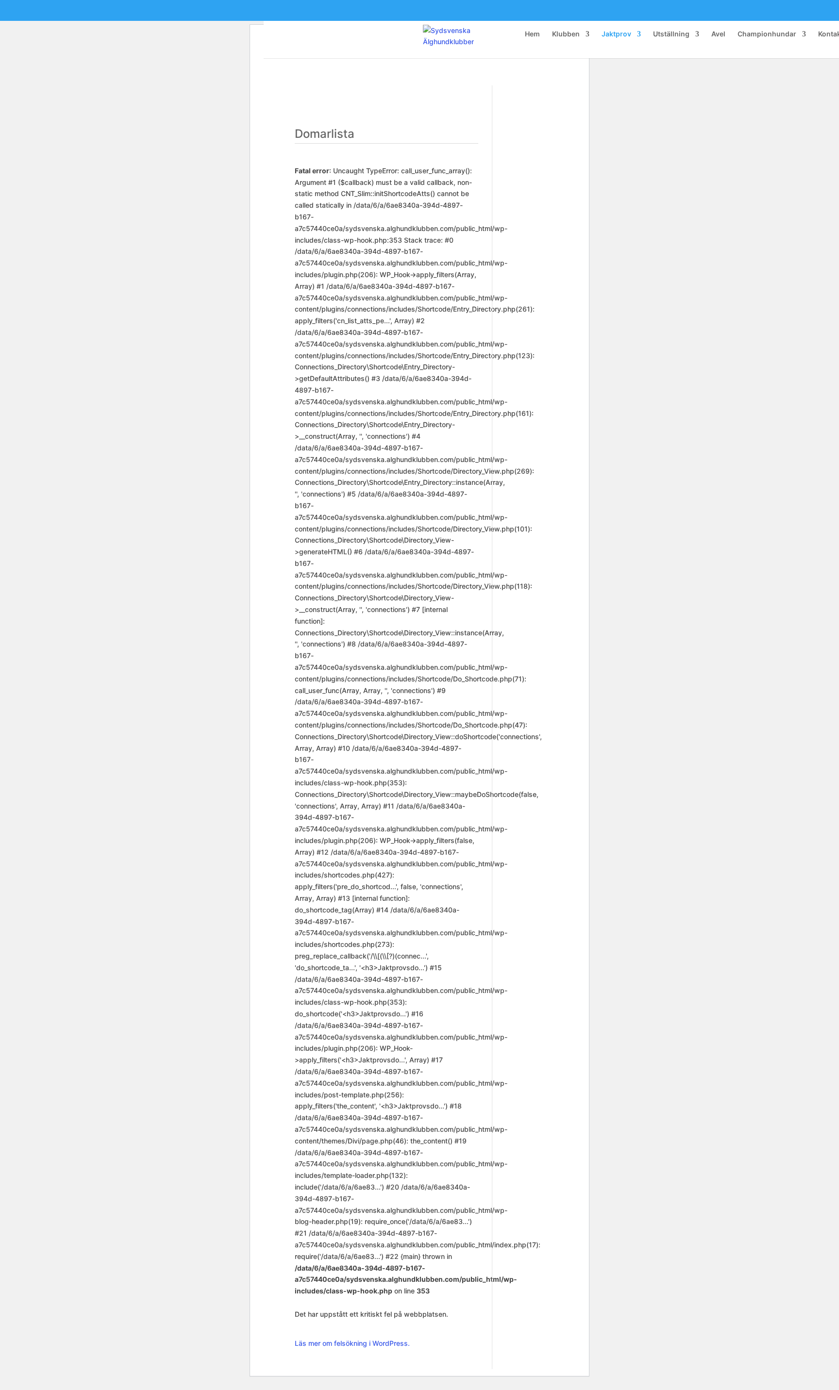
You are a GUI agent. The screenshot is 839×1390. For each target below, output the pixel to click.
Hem (532, 34)
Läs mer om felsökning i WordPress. (352, 1343)
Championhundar (767, 34)
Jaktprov (616, 34)
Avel (718, 34)
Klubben (566, 34)
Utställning (671, 34)
